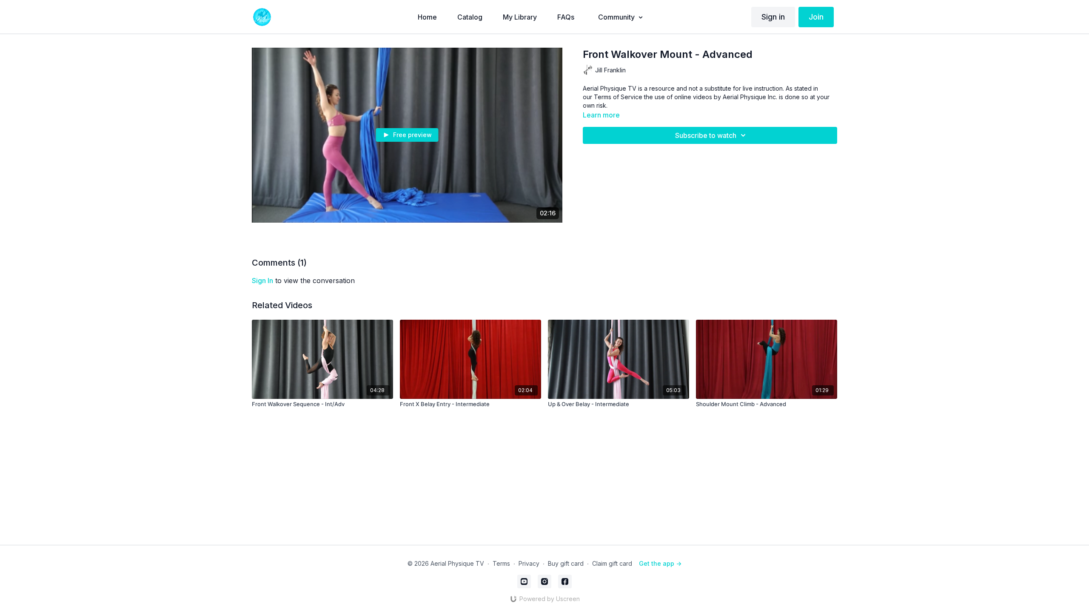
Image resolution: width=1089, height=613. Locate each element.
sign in (262, 280)
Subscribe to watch (705, 135)
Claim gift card (612, 563)
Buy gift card (566, 563)
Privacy (529, 563)
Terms (501, 563)
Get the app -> (660, 563)
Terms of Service (618, 96)
